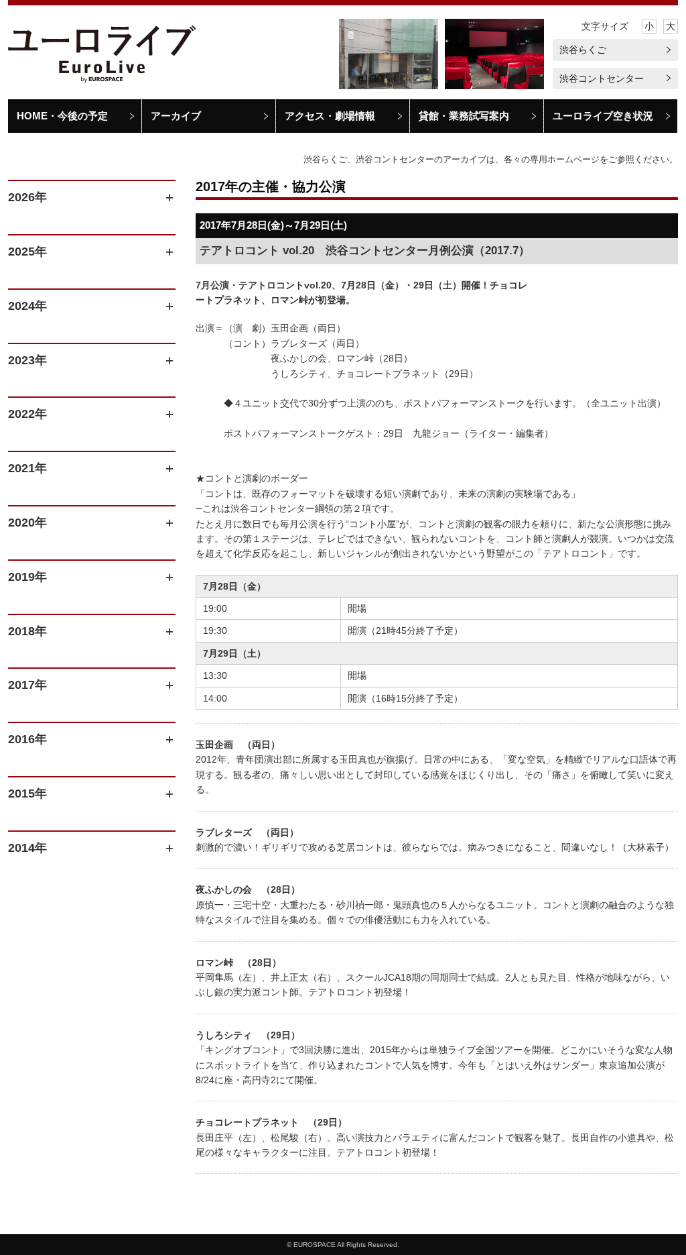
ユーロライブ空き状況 (603, 115)
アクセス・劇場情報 (330, 115)
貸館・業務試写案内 (464, 115)
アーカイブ (176, 115)
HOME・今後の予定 (62, 115)
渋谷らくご (582, 49)
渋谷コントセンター (601, 78)
